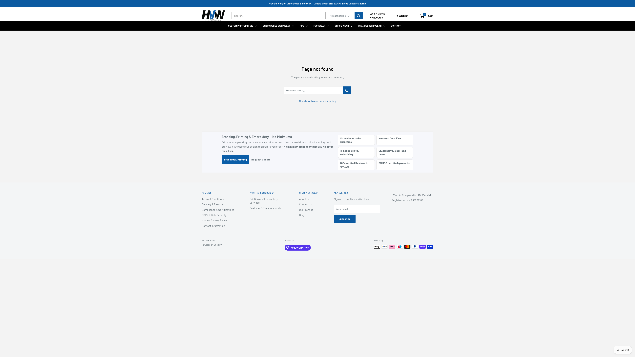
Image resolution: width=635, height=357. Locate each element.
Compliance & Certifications (218, 209)
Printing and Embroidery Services (264, 200)
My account (376, 17)
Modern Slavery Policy (214, 220)
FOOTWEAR (319, 25)
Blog (301, 215)
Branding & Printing (235, 159)
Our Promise (306, 209)
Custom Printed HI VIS (240, 25)
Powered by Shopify (212, 244)
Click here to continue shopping (317, 100)
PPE (302, 25)
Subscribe (345, 218)
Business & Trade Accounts (265, 208)
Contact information (213, 225)
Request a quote (261, 159)
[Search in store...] (347, 90)
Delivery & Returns (212, 204)
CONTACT (396, 25)
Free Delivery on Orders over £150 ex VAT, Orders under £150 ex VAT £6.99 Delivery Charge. (317, 3)
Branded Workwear (369, 25)
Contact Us (305, 204)
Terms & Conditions (213, 198)
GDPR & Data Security (214, 215)
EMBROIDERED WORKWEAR (276, 25)
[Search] (359, 15)
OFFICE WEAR (342, 25)
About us (304, 198)
